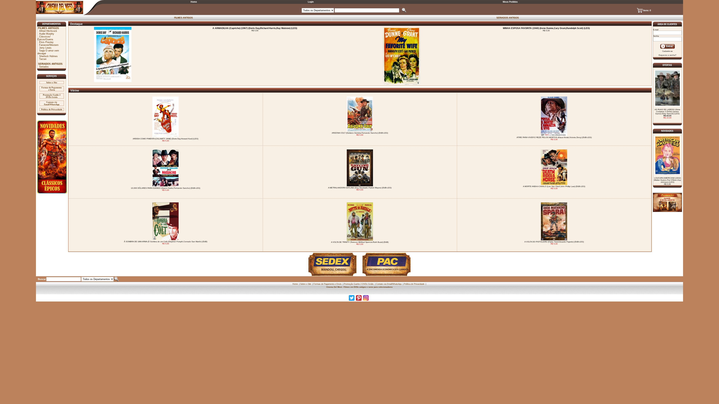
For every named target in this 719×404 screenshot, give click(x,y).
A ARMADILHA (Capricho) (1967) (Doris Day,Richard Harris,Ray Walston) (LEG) (255, 28)
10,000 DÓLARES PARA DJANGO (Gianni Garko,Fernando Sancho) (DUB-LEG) (165, 188)
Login (311, 2)
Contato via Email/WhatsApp (51, 103)
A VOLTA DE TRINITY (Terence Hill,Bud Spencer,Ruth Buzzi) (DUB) (360, 242)
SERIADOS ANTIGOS (507, 17)
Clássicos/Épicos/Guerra (45, 38)
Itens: (646, 10)
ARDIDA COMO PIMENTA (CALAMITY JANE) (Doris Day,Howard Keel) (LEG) (165, 139)
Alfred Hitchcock (48, 31)
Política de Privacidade (51, 109)
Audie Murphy (46, 33)
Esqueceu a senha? (667, 55)
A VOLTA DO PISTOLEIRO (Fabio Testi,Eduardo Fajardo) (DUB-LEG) (554, 242)
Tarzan (42, 59)
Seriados (44, 66)
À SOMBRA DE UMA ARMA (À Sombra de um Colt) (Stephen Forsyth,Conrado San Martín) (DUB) (165, 242)
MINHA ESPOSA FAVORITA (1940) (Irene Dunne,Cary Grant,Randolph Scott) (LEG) (546, 28)
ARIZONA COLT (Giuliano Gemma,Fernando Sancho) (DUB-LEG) (360, 133)
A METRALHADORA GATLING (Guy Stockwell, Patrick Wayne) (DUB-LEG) (360, 188)
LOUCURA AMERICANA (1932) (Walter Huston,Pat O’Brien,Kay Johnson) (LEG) (667, 181)
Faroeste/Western (48, 45)
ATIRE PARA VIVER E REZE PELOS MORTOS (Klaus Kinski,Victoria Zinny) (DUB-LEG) (554, 137)
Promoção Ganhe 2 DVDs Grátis (51, 96)
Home (194, 2)
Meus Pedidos (510, 2)
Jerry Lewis (45, 47)
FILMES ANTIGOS (183, 17)
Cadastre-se (667, 51)
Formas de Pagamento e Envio (51, 88)
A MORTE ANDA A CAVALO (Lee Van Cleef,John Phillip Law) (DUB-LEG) (554, 186)
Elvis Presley (46, 42)
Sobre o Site (51, 82)
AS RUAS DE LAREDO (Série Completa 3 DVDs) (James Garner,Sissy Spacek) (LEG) (667, 113)
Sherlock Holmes (48, 56)
